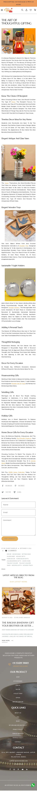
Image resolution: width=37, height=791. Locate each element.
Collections (18, 693)
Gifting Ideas (26, 554)
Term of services (17, 733)
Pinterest (21, 485)
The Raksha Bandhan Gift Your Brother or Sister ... (18, 624)
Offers (18, 697)
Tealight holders (25, 563)
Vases (8, 565)
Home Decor (11, 558)
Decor (9, 554)
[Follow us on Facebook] (10, 769)
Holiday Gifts (20, 556)
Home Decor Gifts (22, 558)
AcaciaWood (7, 589)
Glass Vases (11, 556)
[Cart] (35, 10)
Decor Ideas (16, 554)
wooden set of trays (18, 383)
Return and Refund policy (18, 725)
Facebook (8, 485)
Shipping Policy (18, 737)
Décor (18, 689)
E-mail (19, 492)
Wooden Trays (28, 565)
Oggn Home (26, 561)
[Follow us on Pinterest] (18, 769)
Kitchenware (18, 681)
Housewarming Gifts (14, 561)
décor (13, 102)
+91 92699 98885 (20, 663)
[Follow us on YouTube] (22, 769)
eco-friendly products (24, 438)
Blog (18, 721)
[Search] (22, 10)
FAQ (18, 717)
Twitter (8, 492)
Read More (6, 640)
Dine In (18, 685)
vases (7, 183)
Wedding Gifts (17, 565)
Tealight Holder (12, 563)
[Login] (26, 10)
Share (3, 569)
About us (18, 712)
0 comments (12, 550)
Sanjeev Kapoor (18, 701)
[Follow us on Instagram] (14, 769)
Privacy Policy (18, 729)
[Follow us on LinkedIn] (27, 769)
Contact (18, 741)
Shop (18, 677)
